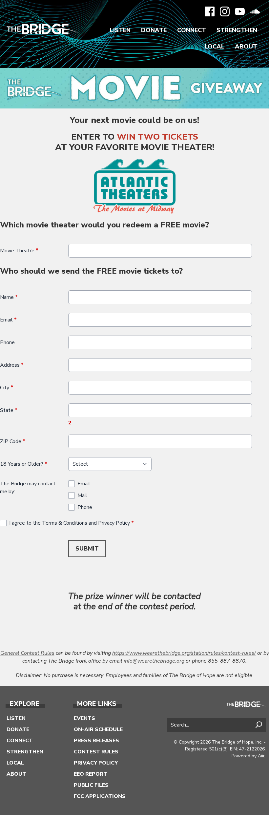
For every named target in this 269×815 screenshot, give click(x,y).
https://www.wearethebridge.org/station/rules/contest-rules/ (184, 653)
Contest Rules (96, 751)
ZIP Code (12, 441)
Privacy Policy (96, 762)
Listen (120, 30)
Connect (191, 30)
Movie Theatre (19, 250)
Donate (154, 30)
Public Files (91, 785)
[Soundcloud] (255, 11)
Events (84, 718)
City (6, 387)
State (8, 410)
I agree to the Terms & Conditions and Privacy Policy (71, 523)
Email (8, 319)
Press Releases (96, 740)
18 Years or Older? (23, 464)
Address (12, 365)
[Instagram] (225, 11)
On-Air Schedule (98, 729)
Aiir (261, 756)
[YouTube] (240, 11)
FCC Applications (100, 796)
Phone (7, 342)
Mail (82, 495)
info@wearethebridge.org (154, 661)
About (246, 46)
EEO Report (90, 774)
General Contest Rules (27, 653)
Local (214, 46)
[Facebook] (210, 11)
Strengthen (237, 30)
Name (9, 297)
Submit (87, 549)
